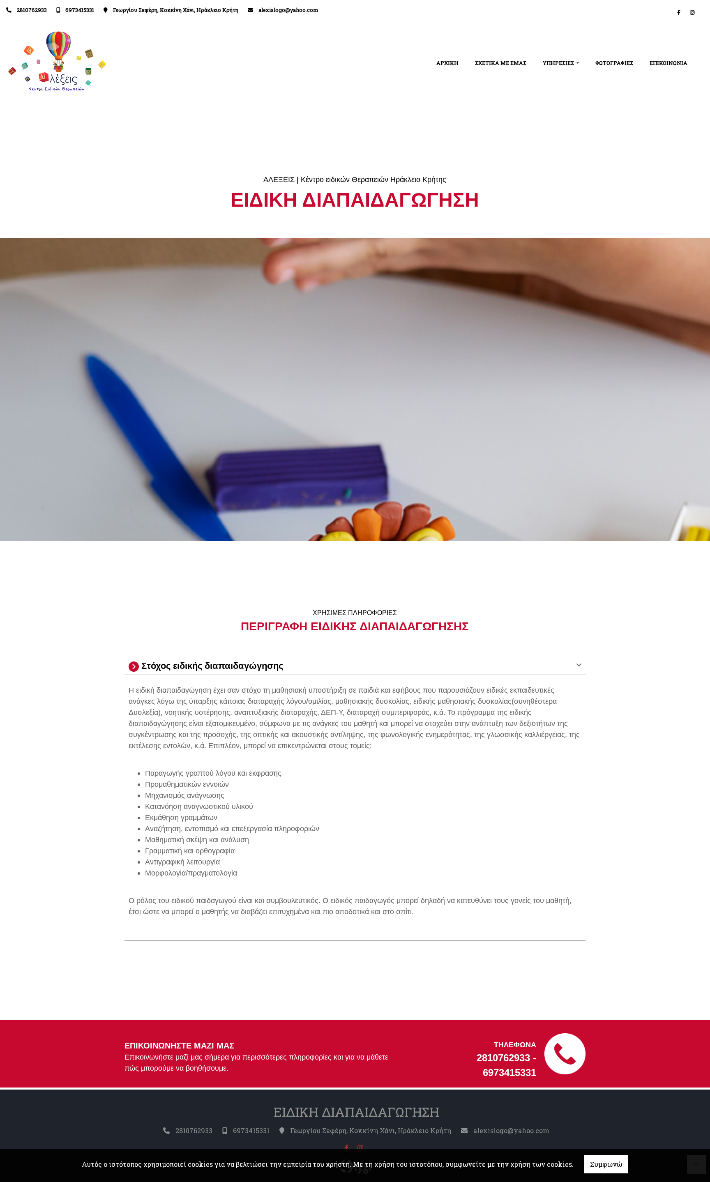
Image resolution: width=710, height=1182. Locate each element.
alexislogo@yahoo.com (288, 10)
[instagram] (692, 12)
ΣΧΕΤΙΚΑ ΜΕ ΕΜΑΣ (500, 63)
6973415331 (79, 10)
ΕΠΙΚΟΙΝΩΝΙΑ (668, 63)
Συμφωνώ (606, 1164)
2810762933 (32, 10)
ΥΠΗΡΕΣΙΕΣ (559, 63)
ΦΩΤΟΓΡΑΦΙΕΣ (614, 63)
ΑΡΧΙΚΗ (447, 63)
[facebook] (678, 12)
